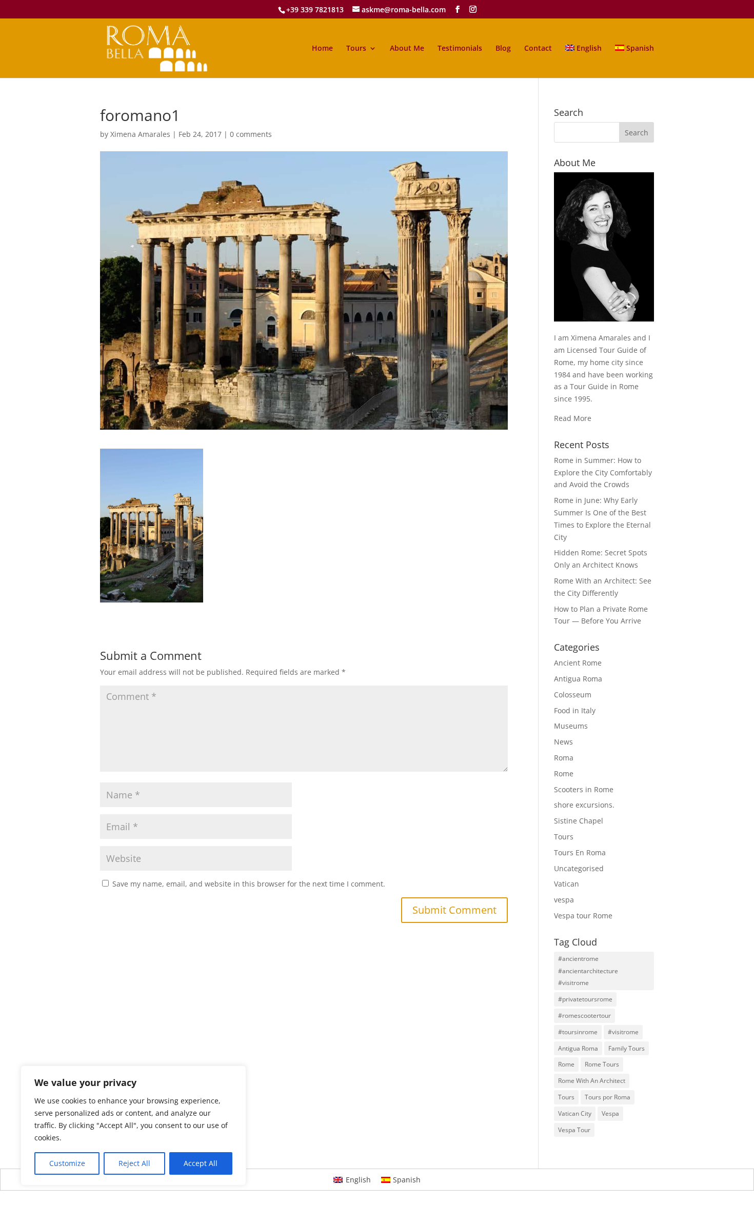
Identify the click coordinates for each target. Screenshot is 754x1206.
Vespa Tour (574, 1129)
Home (322, 49)
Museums (571, 726)
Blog (503, 49)
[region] (133, 1125)
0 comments (251, 134)
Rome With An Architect (591, 1080)
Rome (563, 773)
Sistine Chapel (578, 821)
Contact (538, 49)
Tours (356, 49)
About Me (407, 49)
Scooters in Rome (583, 789)
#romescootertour (584, 1015)
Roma (563, 757)
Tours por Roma (607, 1097)
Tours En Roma (580, 852)
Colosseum (572, 694)
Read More (572, 418)
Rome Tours (602, 1064)
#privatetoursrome (585, 999)
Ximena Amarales (140, 134)
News (563, 742)
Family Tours (626, 1048)
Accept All (200, 1163)
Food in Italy (575, 710)
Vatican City (574, 1113)
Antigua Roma (578, 679)
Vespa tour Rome (583, 915)
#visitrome (623, 1032)
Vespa (610, 1113)
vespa (564, 899)
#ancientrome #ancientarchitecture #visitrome (588, 971)
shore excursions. (584, 805)
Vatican (566, 884)
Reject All (134, 1163)
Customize (67, 1163)
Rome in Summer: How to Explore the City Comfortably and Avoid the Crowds (603, 472)
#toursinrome (578, 1032)
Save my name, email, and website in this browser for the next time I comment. (248, 884)
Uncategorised (579, 868)
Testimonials (460, 49)
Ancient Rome (578, 663)
